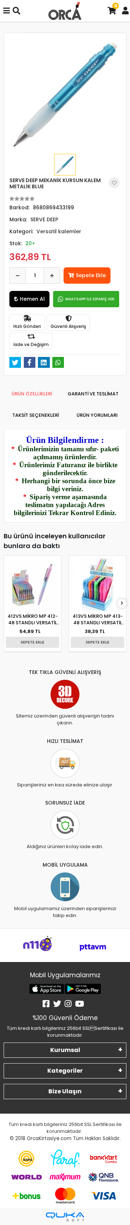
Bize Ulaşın (65, 1091)
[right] (122, 603)
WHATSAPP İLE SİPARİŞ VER (89, 299)
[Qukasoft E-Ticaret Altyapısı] (65, 1216)
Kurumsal (65, 1050)
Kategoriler (65, 1070)
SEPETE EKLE (32, 642)
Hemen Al (32, 299)
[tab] (32, 394)
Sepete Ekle (91, 275)
